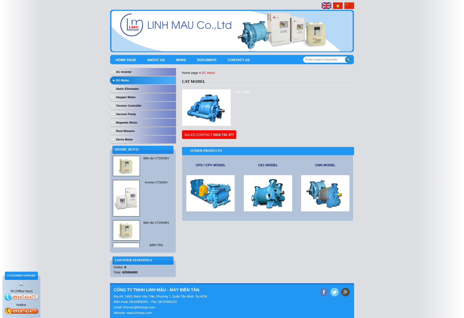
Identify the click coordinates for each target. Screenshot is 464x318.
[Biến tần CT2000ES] (126, 230)
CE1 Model (268, 165)
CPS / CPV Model (211, 165)
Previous (113, 29)
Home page (126, 60)
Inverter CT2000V (156, 182)
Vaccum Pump (126, 114)
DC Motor (122, 80)
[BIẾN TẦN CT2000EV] (126, 165)
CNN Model (325, 165)
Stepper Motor (126, 97)
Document (207, 60)
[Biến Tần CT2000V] (126, 198)
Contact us (239, 60)
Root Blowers (125, 131)
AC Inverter (124, 72)
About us (156, 60)
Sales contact (209, 135)
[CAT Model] (206, 108)
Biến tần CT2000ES (156, 222)
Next (351, 29)
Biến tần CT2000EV (156, 158)
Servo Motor (124, 139)
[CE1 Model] (268, 193)
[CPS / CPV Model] (211, 193)
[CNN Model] (325, 193)
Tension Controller (129, 105)
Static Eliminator (127, 88)
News (181, 60)
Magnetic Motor (127, 122)
